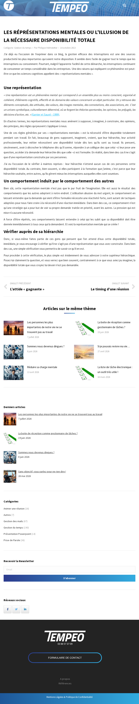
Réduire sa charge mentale (42, 367)
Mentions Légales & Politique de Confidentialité (69, 697)
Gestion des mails (13, 521)
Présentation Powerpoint (17, 534)
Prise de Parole (12, 540)
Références (65, 683)
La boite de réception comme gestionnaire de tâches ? (114, 325)
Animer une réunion (14, 508)
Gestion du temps (22, 47)
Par (45, 47)
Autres (7, 515)
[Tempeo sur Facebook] (8, 609)
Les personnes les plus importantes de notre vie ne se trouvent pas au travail (44, 327)
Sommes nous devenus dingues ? (45, 346)
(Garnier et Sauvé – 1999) (45, 114)
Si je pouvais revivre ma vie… (114, 346)
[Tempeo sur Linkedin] (25, 609)
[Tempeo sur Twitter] (16, 609)
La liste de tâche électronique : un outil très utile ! (115, 369)
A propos (65, 678)
